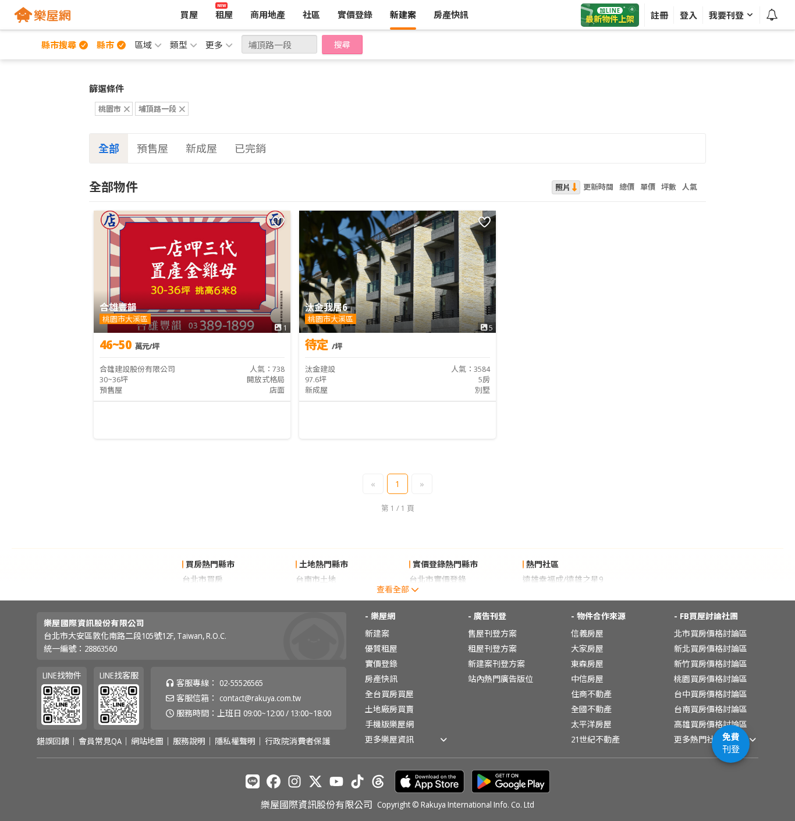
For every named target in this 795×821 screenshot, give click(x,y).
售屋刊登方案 (492, 633)
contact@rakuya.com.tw (260, 697)
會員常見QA (100, 741)
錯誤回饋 (53, 741)
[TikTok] (357, 781)
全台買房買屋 (389, 693)
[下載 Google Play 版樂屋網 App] (510, 781)
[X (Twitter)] (315, 781)
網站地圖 (147, 741)
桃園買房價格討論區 (710, 678)
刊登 (731, 743)
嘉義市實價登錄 (437, 594)
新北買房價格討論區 (710, 648)
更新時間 (598, 187)
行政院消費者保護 (297, 741)
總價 (626, 187)
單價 (647, 187)
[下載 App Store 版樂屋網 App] (429, 781)
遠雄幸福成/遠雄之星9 (563, 579)
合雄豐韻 (118, 307)
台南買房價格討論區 (710, 709)
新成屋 (201, 148)
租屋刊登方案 (492, 648)
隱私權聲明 (235, 741)
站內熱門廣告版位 (500, 678)
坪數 (668, 187)
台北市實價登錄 (437, 579)
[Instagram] (294, 781)
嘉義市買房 (202, 594)
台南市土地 (316, 579)
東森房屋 (587, 663)
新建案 (377, 633)
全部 (108, 148)
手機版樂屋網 (389, 724)
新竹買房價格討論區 (710, 663)
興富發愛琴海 (547, 594)
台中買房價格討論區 (710, 693)
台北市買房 (202, 579)
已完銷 (250, 148)
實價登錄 (381, 663)
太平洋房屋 (591, 724)
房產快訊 (381, 678)
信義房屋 (587, 633)
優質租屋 (381, 648)
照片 (562, 187)
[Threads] (378, 781)
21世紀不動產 (595, 739)
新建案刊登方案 (496, 663)
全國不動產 (591, 709)
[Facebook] (274, 781)
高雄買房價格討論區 (710, 724)
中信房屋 (587, 678)
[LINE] (253, 781)
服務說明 (189, 741)
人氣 (689, 187)
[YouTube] (336, 781)
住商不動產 (591, 693)
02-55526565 (241, 682)
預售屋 (152, 148)
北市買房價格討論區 (710, 633)
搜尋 (342, 44)
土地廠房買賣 (389, 709)
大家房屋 (587, 648)
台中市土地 (316, 594)
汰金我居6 (326, 307)
